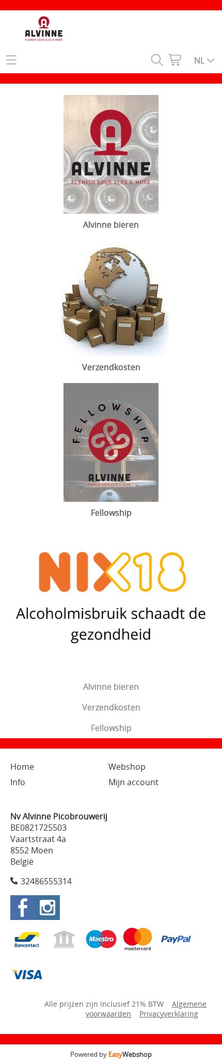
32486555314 (46, 881)
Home (22, 766)
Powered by (111, 1054)
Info (17, 782)
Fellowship (111, 728)
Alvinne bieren (111, 686)
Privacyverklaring (168, 1014)
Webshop (127, 766)
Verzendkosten (111, 707)
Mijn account (133, 782)
